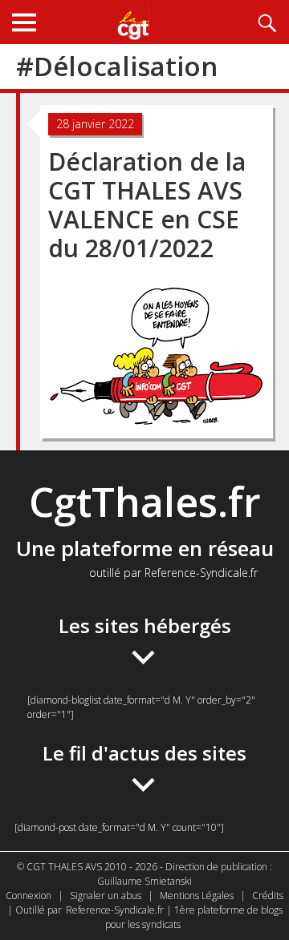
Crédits (267, 895)
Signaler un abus (105, 895)
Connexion (28, 895)
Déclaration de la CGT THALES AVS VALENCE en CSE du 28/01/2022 (147, 204)
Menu (24, 22)
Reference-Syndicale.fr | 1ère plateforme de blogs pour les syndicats (174, 917)
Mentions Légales (197, 895)
